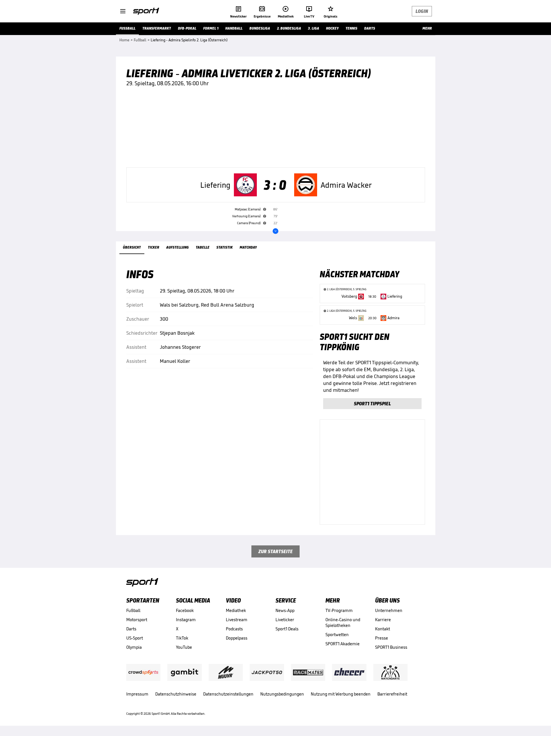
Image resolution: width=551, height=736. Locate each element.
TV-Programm (339, 610)
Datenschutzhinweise (175, 694)
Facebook (185, 610)
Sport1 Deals (287, 629)
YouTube (184, 647)
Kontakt (382, 629)
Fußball (133, 610)
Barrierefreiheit (392, 694)
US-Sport (134, 638)
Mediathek (236, 610)
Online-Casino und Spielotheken (342, 622)
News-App (285, 610)
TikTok (182, 638)
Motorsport (136, 619)
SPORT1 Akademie (342, 643)
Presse (381, 638)
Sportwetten (337, 634)
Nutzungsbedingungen (282, 694)
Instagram (186, 619)
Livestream (236, 619)
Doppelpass (236, 638)
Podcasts (234, 629)
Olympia (134, 647)
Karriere (383, 619)
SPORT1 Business (391, 647)
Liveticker (285, 619)
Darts (131, 629)
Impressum (137, 694)
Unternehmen (388, 610)
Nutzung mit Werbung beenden (340, 694)
